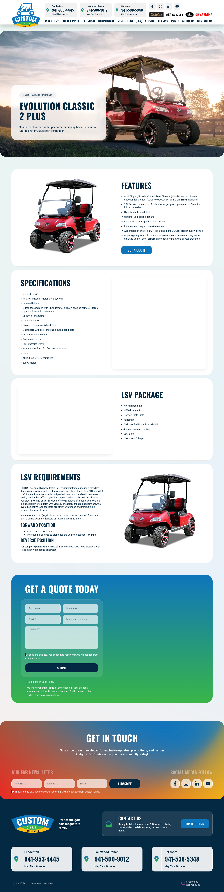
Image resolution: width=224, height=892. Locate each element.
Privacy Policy (19, 883)
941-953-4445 (63, 10)
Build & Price (71, 20)
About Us (188, 20)
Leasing (163, 20)
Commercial (106, 20)
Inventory (52, 20)
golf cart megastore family (69, 824)
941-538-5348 (132, 10)
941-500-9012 (97, 10)
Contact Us (204, 20)
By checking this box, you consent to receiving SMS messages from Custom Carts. (56, 791)
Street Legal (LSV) (129, 20)
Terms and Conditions (42, 883)
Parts (175, 20)
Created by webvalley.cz (193, 883)
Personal (88, 20)
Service (150, 20)
